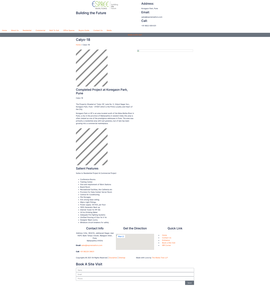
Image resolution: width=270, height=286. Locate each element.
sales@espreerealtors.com (91, 245)
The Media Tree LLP (160, 258)
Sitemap (122, 258)
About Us (15, 30)
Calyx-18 (83, 40)
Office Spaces (68, 30)
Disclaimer (113, 258)
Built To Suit (54, 30)
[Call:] (138, 21)
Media (109, 30)
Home (4, 30)
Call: (144, 21)
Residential (27, 30)
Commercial (40, 30)
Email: (145, 12)
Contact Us (98, 30)
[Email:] (138, 12)
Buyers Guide (84, 30)
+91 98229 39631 (87, 251)
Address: (147, 3)
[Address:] (138, 3)
